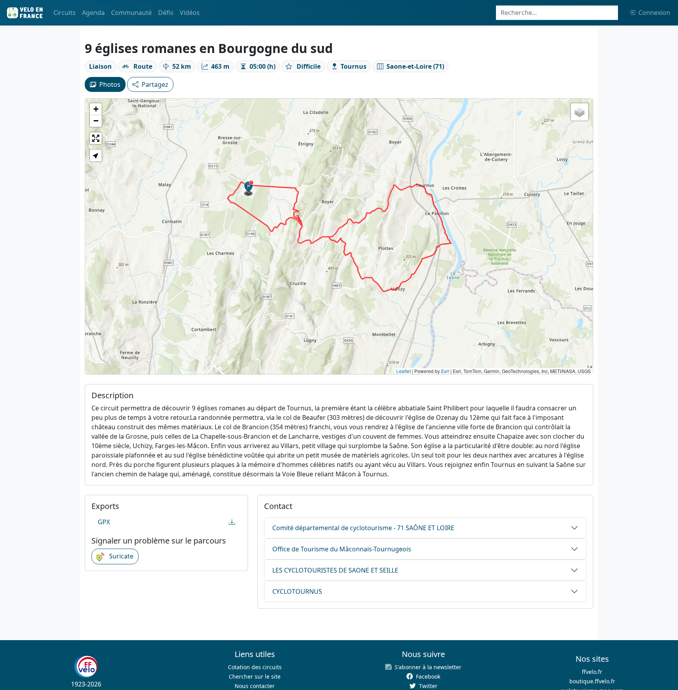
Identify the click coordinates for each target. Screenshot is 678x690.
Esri (445, 371)
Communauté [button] (131, 12)
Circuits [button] (64, 12)
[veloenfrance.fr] (24, 12)
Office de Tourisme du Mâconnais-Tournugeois (341, 549)
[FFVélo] (86, 666)
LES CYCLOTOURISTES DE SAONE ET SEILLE (335, 570)
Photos (109, 84)
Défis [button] (165, 12)
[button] (248, 188)
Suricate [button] (120, 556)
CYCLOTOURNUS (297, 591)
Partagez (155, 84)
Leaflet (403, 371)
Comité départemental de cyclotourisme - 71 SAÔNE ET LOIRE (363, 527)
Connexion (654, 12)
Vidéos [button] (190, 12)
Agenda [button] (93, 12)
